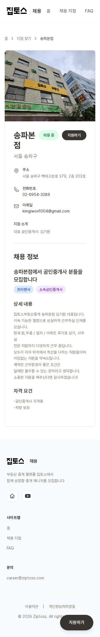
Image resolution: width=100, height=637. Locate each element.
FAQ (89, 11)
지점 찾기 (24, 38)
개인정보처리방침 (62, 606)
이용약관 (31, 606)
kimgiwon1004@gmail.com (46, 211)
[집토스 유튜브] (27, 496)
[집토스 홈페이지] (12, 496)
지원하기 (74, 135)
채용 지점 (67, 11)
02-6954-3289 (36, 194)
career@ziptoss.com (25, 578)
